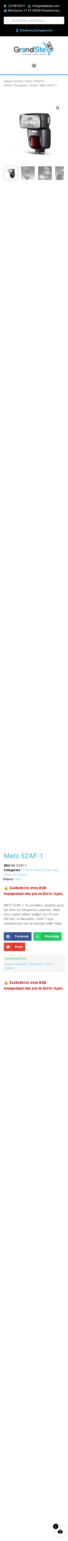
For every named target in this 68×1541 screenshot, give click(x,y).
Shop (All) (51, 870)
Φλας (33, 85)
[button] (34, 65)
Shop (28, 81)
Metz (18, 879)
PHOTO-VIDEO (31, 870)
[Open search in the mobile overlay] (34, 20)
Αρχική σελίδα (13, 81)
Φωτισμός (21, 85)
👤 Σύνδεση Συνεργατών (34, 30)
